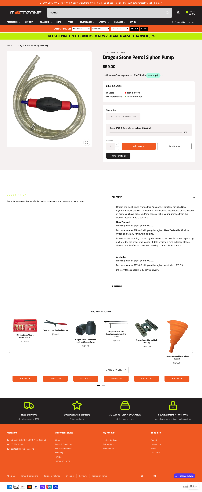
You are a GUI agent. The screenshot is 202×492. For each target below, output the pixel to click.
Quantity (109, 140)
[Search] (167, 13)
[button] (189, 13)
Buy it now (174, 146)
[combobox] (109, 13)
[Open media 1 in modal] (49, 99)
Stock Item (111, 110)
